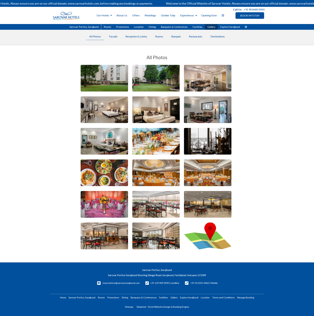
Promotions (122, 26)
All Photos (95, 36)
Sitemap (129, 306)
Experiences (187, 15)
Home (63, 297)
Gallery (211, 26)
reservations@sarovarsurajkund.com (121, 283)
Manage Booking (245, 297)
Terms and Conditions (223, 297)
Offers (136, 15)
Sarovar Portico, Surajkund (84, 26)
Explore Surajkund (230, 26)
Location (139, 26)
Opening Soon (209, 15)
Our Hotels (102, 15)
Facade (113, 36)
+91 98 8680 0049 (254, 9)
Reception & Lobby (136, 36)
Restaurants (195, 36)
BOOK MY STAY (250, 15)
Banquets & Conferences (174, 26)
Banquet (176, 36)
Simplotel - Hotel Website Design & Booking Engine (163, 306)
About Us (121, 15)
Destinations (217, 36)
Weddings (150, 15)
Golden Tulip (168, 15)
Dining (152, 26)
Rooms (107, 26)
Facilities (197, 26)
